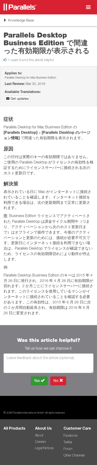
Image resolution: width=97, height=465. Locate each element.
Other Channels (74, 455)
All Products (14, 428)
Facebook (70, 435)
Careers (40, 442)
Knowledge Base (18, 22)
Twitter (68, 442)
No (56, 380)
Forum (68, 449)
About (39, 435)
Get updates (19, 98)
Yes (37, 380)
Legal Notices (44, 448)
